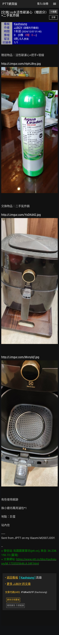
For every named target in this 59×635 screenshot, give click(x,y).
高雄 (23, 577)
